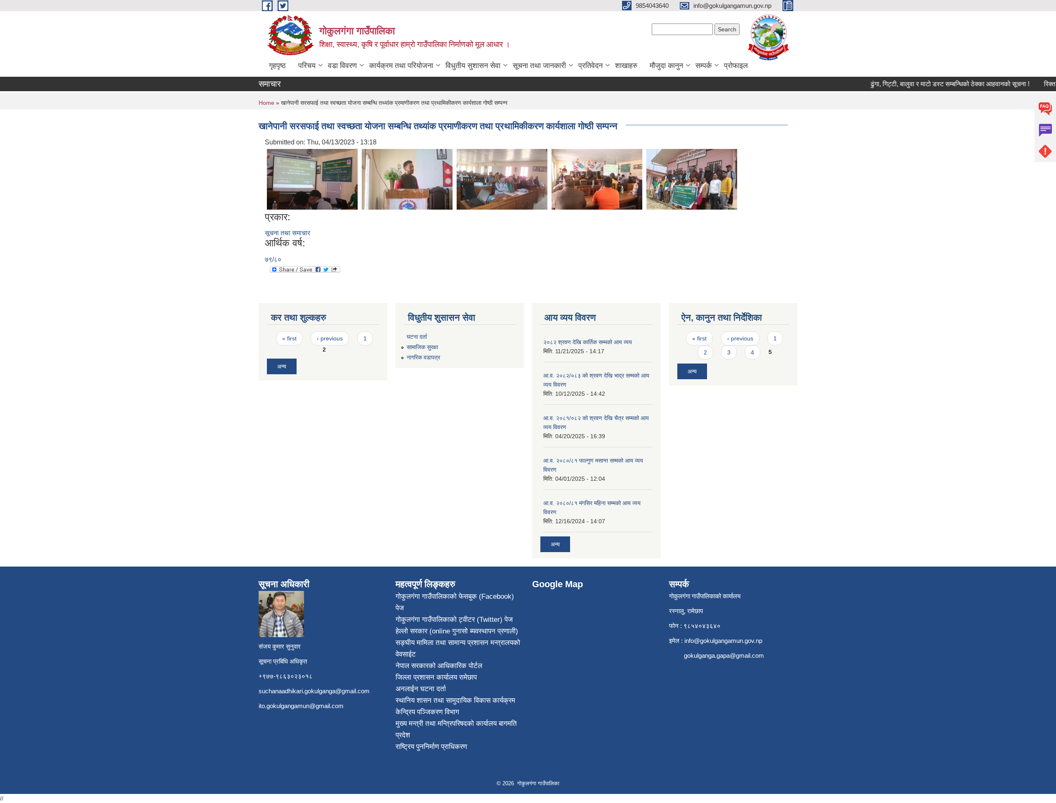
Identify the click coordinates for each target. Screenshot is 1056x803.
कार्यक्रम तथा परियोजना (401, 65)
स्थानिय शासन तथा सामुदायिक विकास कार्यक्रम (455, 700)
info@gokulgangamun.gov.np (723, 640)
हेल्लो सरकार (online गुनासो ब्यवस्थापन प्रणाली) (457, 631)
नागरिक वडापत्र (423, 357)
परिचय (307, 65)
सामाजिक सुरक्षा (422, 347)
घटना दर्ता (417, 336)
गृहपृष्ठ (277, 65)
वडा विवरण (342, 65)
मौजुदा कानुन (666, 65)
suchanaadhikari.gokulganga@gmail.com (314, 690)
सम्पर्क (703, 65)
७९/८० (273, 259)
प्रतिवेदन (590, 65)
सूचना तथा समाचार (287, 232)
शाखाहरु (626, 65)
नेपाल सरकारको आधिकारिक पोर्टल (439, 666)
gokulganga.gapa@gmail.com (724, 655)
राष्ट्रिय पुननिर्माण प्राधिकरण (431, 747)
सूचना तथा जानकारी (539, 65)
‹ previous (330, 338)
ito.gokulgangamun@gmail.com (301, 705)
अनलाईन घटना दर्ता (421, 689)
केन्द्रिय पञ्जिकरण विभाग (427, 712)
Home (266, 102)
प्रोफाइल (736, 65)
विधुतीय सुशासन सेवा (473, 65)
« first (289, 338)
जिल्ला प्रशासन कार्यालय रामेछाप (436, 677)
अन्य (281, 366)
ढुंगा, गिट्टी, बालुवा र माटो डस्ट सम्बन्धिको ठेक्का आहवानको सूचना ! (937, 83)
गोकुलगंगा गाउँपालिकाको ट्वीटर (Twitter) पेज (454, 620)
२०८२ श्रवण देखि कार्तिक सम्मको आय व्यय (587, 342)
